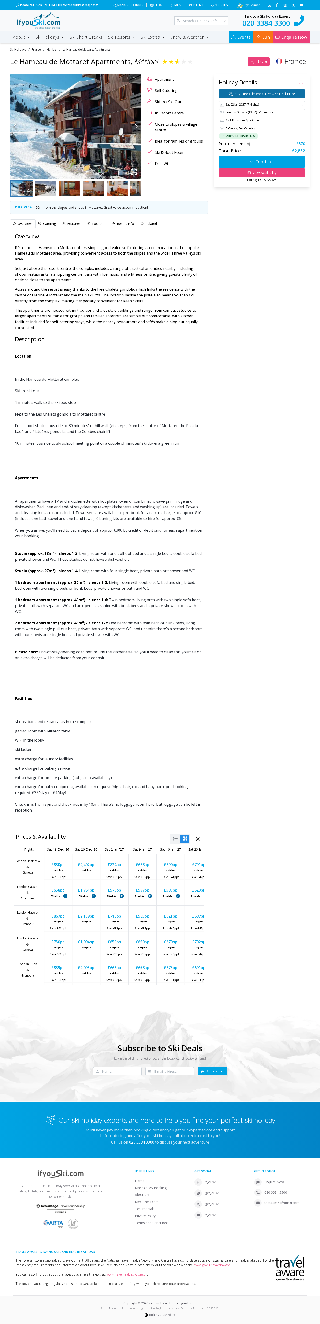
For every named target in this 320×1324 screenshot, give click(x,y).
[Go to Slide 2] (45, 188)
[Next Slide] (136, 126)
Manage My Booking (151, 1187)
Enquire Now (274, 1182)
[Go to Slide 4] (93, 188)
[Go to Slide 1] (21, 188)
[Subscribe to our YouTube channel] (302, 5)
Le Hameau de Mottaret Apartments (86, 49)
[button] (75, 126)
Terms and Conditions (151, 1223)
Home (139, 1180)
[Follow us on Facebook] (277, 5)
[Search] (224, 20)
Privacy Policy (145, 1216)
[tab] (23, 223)
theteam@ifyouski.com (281, 1202)
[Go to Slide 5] (117, 188)
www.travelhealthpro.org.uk (127, 1274)
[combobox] (262, 104)
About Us (142, 1194)
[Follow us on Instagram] (285, 5)
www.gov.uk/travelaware (212, 1265)
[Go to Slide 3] (69, 188)
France (36, 49)
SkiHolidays (18, 49)
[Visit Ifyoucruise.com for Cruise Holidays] (248, 5)
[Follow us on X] (294, 5)
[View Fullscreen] (198, 839)
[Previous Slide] (15, 126)
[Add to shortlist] (301, 83)
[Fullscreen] (133, 172)
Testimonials (144, 1209)
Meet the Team (147, 1202)
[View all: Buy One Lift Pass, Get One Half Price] (65, 896)
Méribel (52, 49)
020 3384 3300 (275, 1192)
